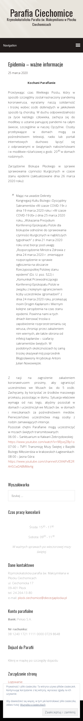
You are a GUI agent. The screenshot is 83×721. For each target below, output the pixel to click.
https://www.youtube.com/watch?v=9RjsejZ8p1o (41, 442)
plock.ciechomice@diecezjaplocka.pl (42, 598)
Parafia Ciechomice (41, 12)
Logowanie (15, 682)
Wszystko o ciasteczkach (33, 704)
